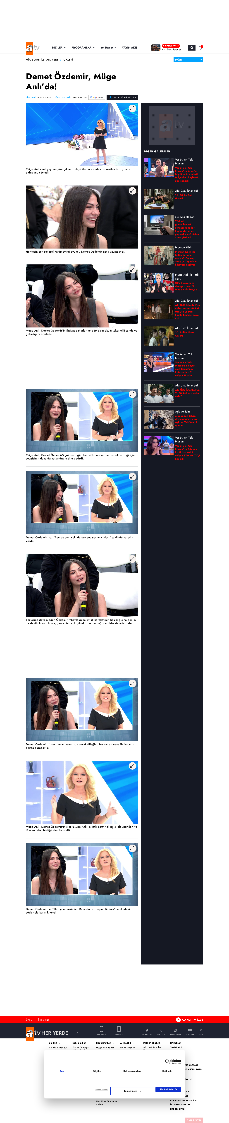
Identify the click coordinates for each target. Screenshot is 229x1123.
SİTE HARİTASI (177, 1109)
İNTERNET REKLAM (180, 1104)
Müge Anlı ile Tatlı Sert (105, 1049)
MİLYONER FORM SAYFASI (184, 1065)
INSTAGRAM (175, 1034)
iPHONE (119, 1034)
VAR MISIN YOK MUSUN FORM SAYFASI (186, 1071)
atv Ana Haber (127, 1047)
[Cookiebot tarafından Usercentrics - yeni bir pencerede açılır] (167, 1061)
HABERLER (175, 1043)
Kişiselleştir (130, 1091)
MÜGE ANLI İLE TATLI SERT (42, 59)
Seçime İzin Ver (101, 1089)
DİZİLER (57, 48)
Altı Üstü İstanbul (58, 1047)
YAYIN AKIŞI (130, 48)
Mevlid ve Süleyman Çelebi (106, 1103)
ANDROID (101, 1034)
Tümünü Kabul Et (168, 1089)
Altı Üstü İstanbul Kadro (152, 1049)
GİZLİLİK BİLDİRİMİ (180, 1091)
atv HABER (125, 1043)
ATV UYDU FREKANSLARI (183, 1100)
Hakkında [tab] (167, 1071)
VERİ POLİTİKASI (179, 1096)
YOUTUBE (190, 1034)
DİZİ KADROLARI (152, 1043)
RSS (201, 1034)
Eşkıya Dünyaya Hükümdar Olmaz (81, 1049)
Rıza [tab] (62, 1071)
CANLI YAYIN (194, 1120)
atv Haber (106, 48)
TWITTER (161, 1034)
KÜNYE (174, 1084)
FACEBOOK (147, 1034)
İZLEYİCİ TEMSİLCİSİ (181, 1079)
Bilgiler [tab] (97, 1071)
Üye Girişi (43, 1020)
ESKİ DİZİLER (79, 1043)
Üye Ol (29, 1020)
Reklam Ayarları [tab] (132, 1071)
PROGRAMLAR (81, 48)
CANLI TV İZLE (192, 1020)
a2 (171, 1060)
